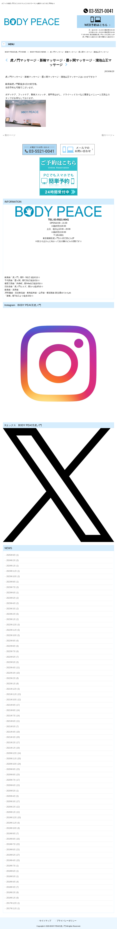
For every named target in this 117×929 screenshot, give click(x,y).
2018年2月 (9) (12, 892)
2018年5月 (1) (12, 876)
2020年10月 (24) (13, 764)
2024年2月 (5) (12, 560)
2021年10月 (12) (13, 699)
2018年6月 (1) (12, 871)
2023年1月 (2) (12, 619)
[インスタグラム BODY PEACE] (58, 363)
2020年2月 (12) (13, 807)
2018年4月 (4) (12, 882)
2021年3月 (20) (13, 737)
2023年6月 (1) (12, 592)
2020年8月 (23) (13, 774)
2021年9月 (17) (13, 705)
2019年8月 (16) (13, 839)
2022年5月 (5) (12, 662)
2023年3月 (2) (12, 608)
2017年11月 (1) (13, 908)
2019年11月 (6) (13, 823)
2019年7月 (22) (13, 844)
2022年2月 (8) (12, 678)
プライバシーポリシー (66, 921)
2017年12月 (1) (13, 903)
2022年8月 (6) (12, 646)
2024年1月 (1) (12, 566)
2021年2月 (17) (13, 742)
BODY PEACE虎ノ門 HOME (15, 52)
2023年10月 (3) (13, 576)
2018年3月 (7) (12, 887)
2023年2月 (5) (12, 614)
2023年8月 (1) (12, 582)
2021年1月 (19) (13, 748)
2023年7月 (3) (12, 587)
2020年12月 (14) (13, 753)
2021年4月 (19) (13, 732)
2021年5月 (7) (12, 726)
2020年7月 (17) (13, 780)
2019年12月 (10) (13, 817)
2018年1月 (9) (12, 898)
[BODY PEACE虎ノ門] (31, 24)
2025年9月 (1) (12, 555)
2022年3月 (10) (13, 673)
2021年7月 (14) (13, 715)
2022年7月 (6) (12, 651)
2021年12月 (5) (13, 689)
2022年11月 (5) (13, 630)
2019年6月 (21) (13, 849)
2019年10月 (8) (13, 828)
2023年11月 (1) (13, 571)
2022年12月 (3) (13, 625)
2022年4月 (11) (13, 667)
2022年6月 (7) (12, 657)
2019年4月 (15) (13, 860)
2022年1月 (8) (12, 683)
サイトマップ (45, 921)
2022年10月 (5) (13, 635)
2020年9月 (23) (13, 769)
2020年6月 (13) (13, 785)
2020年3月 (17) (13, 801)
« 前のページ (9, 135)
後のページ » (108, 135)
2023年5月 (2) (12, 598)
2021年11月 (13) (13, 694)
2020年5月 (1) (12, 791)
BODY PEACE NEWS (38, 52)
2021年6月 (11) (13, 721)
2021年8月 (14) (13, 710)
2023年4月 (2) (12, 603)
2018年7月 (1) (12, 866)
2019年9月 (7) (12, 833)
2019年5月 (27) (13, 855)
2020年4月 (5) (12, 796)
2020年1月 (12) (13, 812)
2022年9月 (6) (12, 641)
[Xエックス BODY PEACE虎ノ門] (58, 485)
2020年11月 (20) (13, 758)
